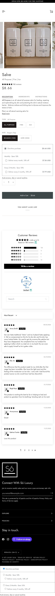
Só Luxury (8, 558)
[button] (7, 84)
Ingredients (24, 97)
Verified (26, 290)
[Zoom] (9, 63)
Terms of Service (8, 501)
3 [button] (28, 450)
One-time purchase (12, 569)
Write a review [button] (27, 266)
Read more (6, 113)
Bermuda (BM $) (10, 552)
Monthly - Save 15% (12, 575)
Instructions (41, 97)
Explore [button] (5, 513)
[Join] (51, 493)
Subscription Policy (39, 560)
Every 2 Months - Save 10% (15, 585)
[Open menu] (6, 11)
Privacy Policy (44, 498)
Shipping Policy (22, 560)
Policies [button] (5, 521)
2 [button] (24, 450)
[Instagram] (8, 539)
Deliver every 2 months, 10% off (18, 589)
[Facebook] (3, 539)
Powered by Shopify (10, 562)
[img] (9, 325)
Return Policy (39, 558)
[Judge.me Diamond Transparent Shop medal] (26, 281)
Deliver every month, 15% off (17, 579)
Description (7, 97)
